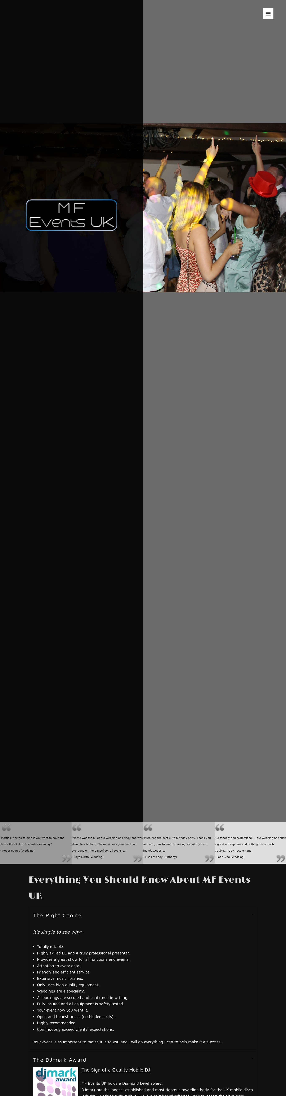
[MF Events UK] (71, 204)
